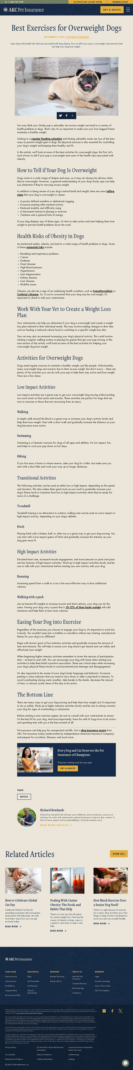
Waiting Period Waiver (14, 1059)
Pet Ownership (33, 981)
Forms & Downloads (32, 991)
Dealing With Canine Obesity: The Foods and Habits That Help (65, 904)
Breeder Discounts (57, 976)
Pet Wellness (10, 986)
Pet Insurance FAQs (13, 995)
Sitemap (72, 1059)
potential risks (35, 247)
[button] (125, 1063)
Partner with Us (56, 981)
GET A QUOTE (112, 9)
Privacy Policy (10, 1047)
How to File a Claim (102, 986)
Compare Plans (11, 990)
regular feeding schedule (46, 138)
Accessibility (10, 1054)
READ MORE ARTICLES (54, 825)
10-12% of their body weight (83, 607)
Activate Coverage (102, 981)
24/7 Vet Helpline (102, 990)
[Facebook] (112, 1011)
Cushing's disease (28, 294)
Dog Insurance (11, 976)
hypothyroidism (102, 291)
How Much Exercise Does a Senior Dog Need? (110, 902)
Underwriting (74, 1054)
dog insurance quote (93, 730)
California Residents (45, 1059)
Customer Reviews (79, 983)
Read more (11, 926)
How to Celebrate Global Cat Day (21, 902)
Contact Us (76, 993)
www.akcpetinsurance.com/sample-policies (29, 1013)
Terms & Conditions (44, 1054)
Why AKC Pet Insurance (77, 977)
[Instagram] (104, 1011)
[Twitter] (120, 1011)
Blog (29, 976)
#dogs (24, 796)
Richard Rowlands (78, 37)
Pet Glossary (32, 986)
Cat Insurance (10, 981)
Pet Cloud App (78, 988)
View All (119, 853)
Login (97, 976)
